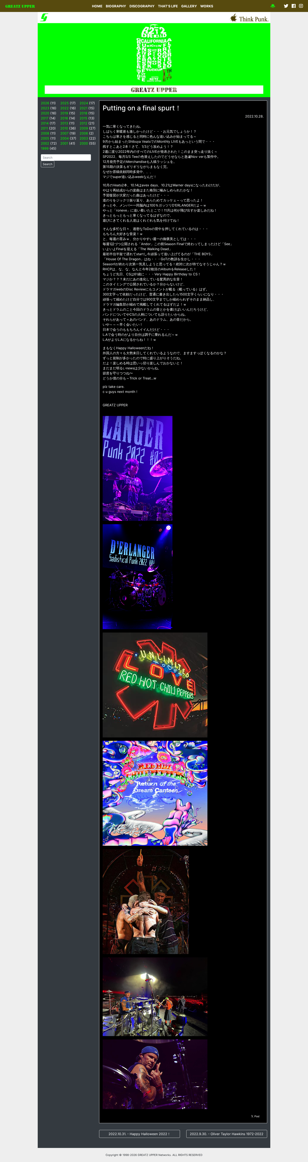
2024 (84, 103)
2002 (45, 143)
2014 (45, 123)
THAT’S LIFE (168, 6)
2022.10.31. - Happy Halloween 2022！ (140, 1134)
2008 (45, 133)
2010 (64, 128)
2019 (64, 113)
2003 (84, 138)
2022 (64, 108)
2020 (45, 113)
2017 (44, 118)
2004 (64, 138)
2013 (64, 123)
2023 (45, 108)
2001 (64, 143)
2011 (44, 128)
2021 (83, 108)
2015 (83, 118)
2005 (45, 138)
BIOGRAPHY (116, 6)
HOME (97, 6)
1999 (45, 148)
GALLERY (189, 6)
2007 (64, 133)
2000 (84, 143)
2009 (84, 128)
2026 (45, 103)
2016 (64, 118)
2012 (83, 123)
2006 (84, 133)
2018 (83, 113)
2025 (64, 103)
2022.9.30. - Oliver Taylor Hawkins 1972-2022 (226, 1134)
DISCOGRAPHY (142, 6)
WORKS (206, 6)
